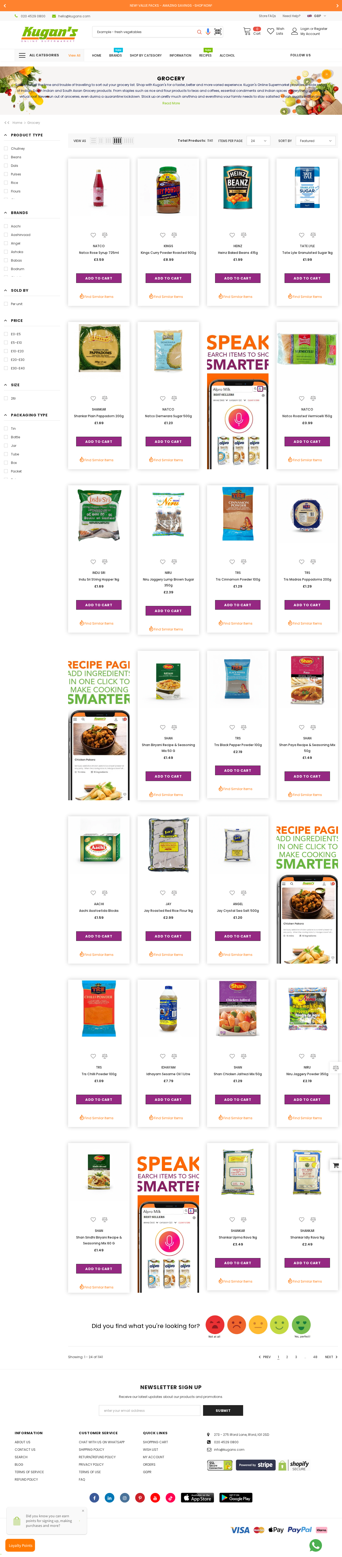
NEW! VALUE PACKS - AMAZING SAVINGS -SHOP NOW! (171, 5)
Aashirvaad (20, 234)
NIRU (168, 572)
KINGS (168, 246)
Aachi (16, 226)
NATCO (99, 246)
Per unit (16, 304)
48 (315, 1357)
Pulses (16, 174)
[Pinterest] (140, 1498)
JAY (168, 904)
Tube (15, 454)
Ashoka (17, 252)
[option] (171, 5)
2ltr (13, 398)
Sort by (285, 141)
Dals (14, 165)
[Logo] (49, 35)
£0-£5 (16, 334)
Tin (13, 428)
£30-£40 (18, 368)
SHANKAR (99, 409)
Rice (14, 182)
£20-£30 (18, 359)
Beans (16, 157)
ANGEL (238, 904)
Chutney (18, 148)
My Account (310, 33)
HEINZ (238, 246)
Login (305, 28)
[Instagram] (125, 1498)
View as (79, 141)
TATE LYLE (307, 246)
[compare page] (336, 1067)
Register (320, 28)
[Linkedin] (109, 1498)
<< (7, 123)
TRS (238, 572)
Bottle (15, 437)
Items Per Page (230, 141)
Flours (16, 191)
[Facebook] (94, 1498)
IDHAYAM (168, 1067)
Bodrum (17, 269)
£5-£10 (16, 342)
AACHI (99, 904)
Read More (171, 103)
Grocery (33, 122)
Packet (16, 471)
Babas (16, 260)
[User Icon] (294, 31)
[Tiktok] (170, 1498)
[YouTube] (155, 1498)
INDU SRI (98, 572)
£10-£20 (17, 351)
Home (17, 122)
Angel (15, 243)
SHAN (168, 738)
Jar (13, 445)
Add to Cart (98, 278)
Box (14, 462)
